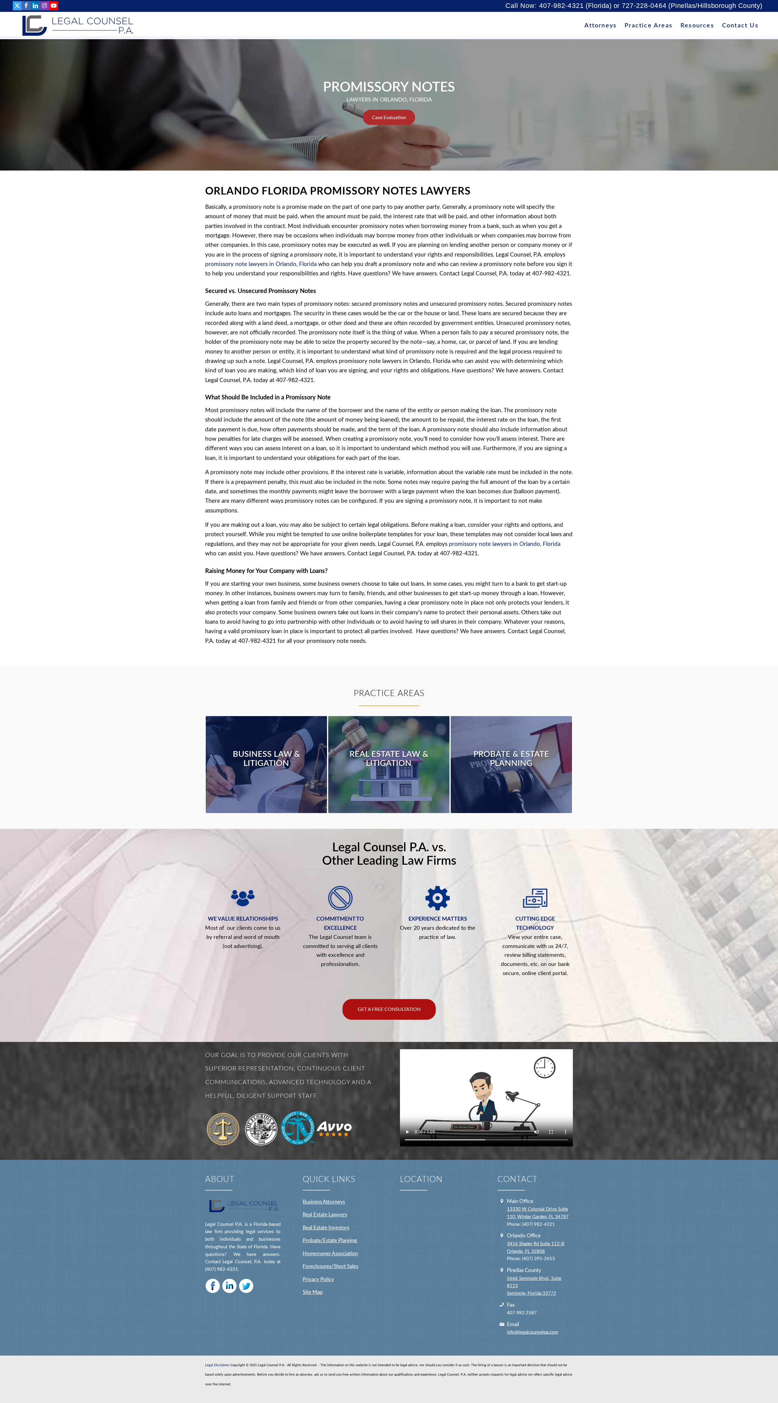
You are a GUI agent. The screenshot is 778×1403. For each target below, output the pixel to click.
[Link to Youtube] (53, 5)
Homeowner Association (330, 1253)
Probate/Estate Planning (330, 1240)
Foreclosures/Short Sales (330, 1266)
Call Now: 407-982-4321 (544, 5)
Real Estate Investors (326, 1227)
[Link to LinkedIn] (35, 5)
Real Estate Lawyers (325, 1214)
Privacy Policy (318, 1279)
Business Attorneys (324, 1202)
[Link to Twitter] (17, 5)
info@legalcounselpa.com (532, 1332)
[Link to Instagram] (44, 5)
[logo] (76, 25)
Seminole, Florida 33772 (531, 1293)
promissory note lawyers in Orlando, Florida (261, 264)
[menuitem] (600, 25)
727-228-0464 (644, 5)
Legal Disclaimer (217, 1365)
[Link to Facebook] (26, 5)
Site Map (313, 1292)
